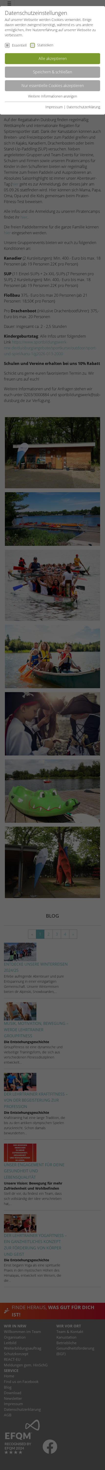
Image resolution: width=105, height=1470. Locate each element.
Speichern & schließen (52, 72)
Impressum (54, 107)
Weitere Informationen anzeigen (52, 96)
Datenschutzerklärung (83, 107)
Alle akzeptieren (53, 58)
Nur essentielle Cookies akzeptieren (52, 85)
